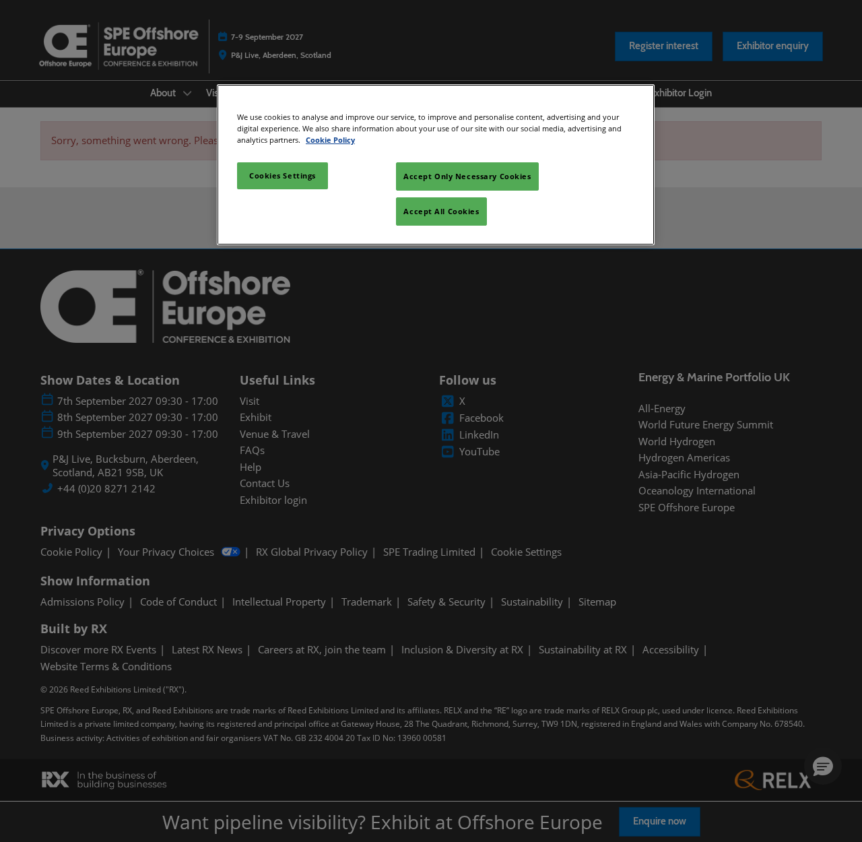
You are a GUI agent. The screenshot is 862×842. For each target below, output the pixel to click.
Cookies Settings (282, 175)
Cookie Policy (330, 140)
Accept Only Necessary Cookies (467, 176)
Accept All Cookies (441, 211)
